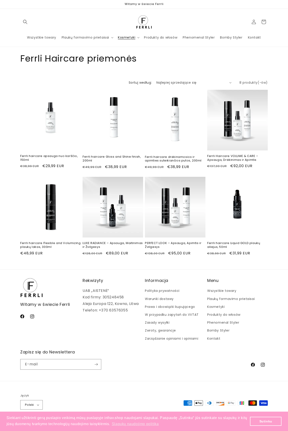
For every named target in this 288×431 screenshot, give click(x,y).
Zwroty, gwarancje (160, 330)
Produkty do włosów (224, 314)
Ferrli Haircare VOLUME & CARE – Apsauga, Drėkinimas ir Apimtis (232, 158)
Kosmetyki (216, 306)
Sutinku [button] (265, 421)
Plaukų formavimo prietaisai (231, 299)
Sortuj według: (140, 82)
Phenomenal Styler (223, 322)
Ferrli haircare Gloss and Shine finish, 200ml (112, 159)
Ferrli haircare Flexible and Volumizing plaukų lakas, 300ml (50, 245)
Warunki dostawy (159, 299)
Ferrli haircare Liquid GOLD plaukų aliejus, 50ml (233, 245)
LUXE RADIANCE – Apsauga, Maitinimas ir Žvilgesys (113, 245)
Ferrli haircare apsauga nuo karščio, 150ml (49, 158)
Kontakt (213, 338)
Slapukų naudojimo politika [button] (135, 424)
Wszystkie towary (221, 290)
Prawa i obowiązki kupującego (170, 306)
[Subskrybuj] (96, 364)
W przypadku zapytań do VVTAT (172, 314)
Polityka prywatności (162, 290)
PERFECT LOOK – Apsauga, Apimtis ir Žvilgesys (173, 245)
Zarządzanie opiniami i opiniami (171, 338)
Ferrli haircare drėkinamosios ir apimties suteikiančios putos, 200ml (173, 159)
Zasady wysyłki (157, 322)
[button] (25, 22)
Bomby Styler (218, 330)
